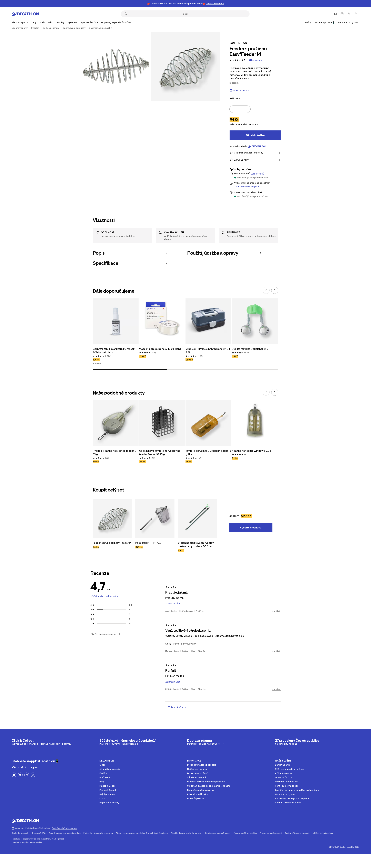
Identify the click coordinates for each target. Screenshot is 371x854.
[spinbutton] (240, 109)
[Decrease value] (233, 109)
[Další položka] (274, 290)
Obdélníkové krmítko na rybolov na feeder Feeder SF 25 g (160, 452)
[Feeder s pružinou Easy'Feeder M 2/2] (116, 66)
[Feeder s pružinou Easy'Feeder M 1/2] (185, 66)
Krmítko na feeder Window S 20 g (251, 450)
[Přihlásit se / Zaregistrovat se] (348, 13)
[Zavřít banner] (357, 3)
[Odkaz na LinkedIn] (33, 775)
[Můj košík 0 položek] (355, 13)
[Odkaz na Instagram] (26, 775)
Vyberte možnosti (250, 527)
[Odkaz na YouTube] (20, 775)
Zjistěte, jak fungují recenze (103, 634)
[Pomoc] (342, 13)
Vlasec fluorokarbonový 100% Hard (160, 348)
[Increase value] (246, 109)
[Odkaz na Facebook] (14, 775)
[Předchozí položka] (266, 290)
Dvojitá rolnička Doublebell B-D (250, 348)
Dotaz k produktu (242, 90)
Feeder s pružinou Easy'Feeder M (112, 542)
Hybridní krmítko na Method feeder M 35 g (115, 452)
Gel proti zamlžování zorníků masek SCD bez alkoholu (114, 350)
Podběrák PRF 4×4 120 (148, 542)
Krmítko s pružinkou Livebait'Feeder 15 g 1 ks (208, 452)
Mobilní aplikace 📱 (325, 22)
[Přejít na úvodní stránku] (25, 14)
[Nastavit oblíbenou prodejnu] (335, 13)
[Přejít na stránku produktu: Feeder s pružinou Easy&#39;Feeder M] (112, 518)
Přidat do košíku (255, 135)
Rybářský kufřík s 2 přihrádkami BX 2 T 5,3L (208, 350)
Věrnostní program (348, 22)
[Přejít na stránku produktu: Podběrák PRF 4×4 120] (154, 518)
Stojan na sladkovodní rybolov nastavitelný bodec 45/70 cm (196, 544)
